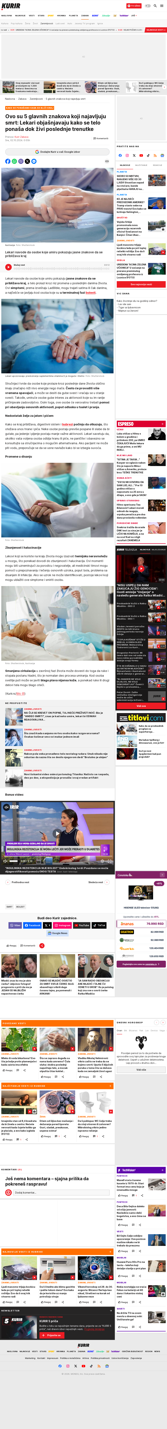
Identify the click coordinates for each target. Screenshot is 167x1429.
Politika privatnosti (100, 1358)
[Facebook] (120, 155)
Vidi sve (141, 706)
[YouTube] (141, 155)
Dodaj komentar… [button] (25, 1192)
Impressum (52, 1358)
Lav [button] (147, 1030)
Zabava (22, 98)
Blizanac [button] (133, 1030)
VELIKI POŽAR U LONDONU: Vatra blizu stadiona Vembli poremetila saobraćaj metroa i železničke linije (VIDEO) (113, 30)
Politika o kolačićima (70, 1358)
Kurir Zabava (21, 136)
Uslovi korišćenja (120, 1358)
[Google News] (162, 155)
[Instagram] (127, 155)
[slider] (13, 861)
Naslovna (10, 98)
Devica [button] (154, 1030)
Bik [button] (125, 1030)
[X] (134, 155)
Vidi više (141, 1069)
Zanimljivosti (36, 98)
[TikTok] (148, 155)
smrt (10, 906)
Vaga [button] (162, 1030)
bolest (20, 906)
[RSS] (155, 155)
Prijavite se (54, 1335)
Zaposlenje (136, 1358)
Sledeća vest (95, 882)
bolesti (91, 292)
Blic (18, 693)
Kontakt (41, 1358)
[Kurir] (10, 6)
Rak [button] (141, 1030)
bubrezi (67, 424)
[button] (101, 138)
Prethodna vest (20, 882)
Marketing (30, 1358)
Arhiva (85, 1358)
